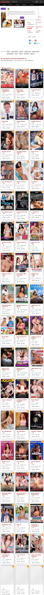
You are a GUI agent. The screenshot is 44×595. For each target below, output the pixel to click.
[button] (30, 40)
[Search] (33, 1)
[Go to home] (5, 1)
